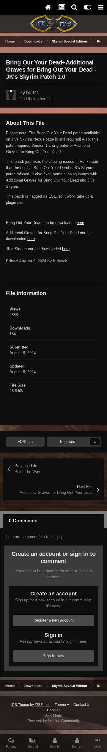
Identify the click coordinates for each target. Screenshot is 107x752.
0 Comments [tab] (23, 520)
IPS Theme (20, 705)
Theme (61, 705)
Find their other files (36, 99)
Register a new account (53, 620)
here (80, 222)
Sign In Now (53, 656)
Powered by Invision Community (54, 721)
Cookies (53, 710)
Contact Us (82, 705)
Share (27, 441)
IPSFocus (42, 705)
